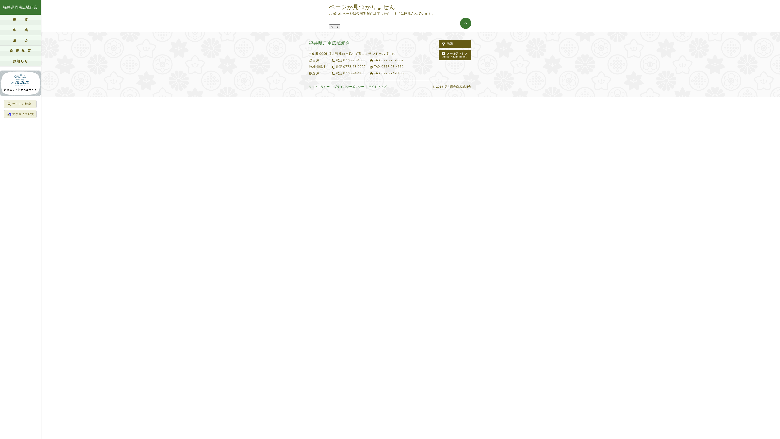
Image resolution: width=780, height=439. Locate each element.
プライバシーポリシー (349, 86)
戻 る (335, 26)
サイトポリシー (319, 86)
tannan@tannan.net (455, 55)
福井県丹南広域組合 (20, 7)
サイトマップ (377, 86)
